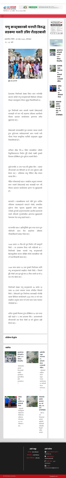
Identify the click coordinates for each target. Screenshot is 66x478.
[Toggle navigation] (2, 16)
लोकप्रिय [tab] (56, 44)
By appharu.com (54, 476)
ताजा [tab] (56, 41)
